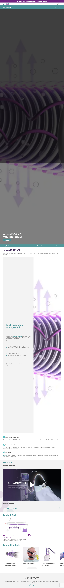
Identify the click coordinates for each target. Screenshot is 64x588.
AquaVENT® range (17, 336)
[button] (60, 7)
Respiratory (7, 7)
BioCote (5, 455)
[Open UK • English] (60, 4)
